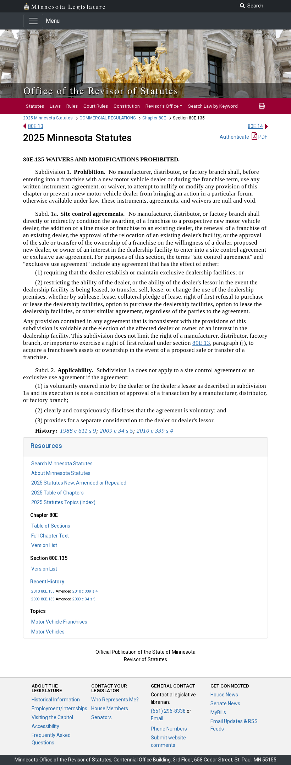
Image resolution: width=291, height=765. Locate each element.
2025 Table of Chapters (57, 493)
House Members (109, 708)
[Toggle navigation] (33, 21)
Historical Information (56, 699)
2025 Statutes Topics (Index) (63, 502)
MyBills (218, 712)
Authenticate (234, 137)
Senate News (225, 703)
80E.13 (35, 126)
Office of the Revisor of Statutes (101, 90)
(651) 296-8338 (168, 711)
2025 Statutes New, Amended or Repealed (78, 483)
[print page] (262, 106)
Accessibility (45, 726)
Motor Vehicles (48, 632)
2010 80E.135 (43, 591)
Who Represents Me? (115, 699)
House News (224, 694)
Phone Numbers (169, 729)
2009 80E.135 (43, 599)
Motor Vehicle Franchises (59, 622)
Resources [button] (46, 445)
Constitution (127, 106)
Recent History (47, 581)
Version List (44, 545)
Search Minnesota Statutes (62, 463)
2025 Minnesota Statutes (48, 118)
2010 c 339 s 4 (85, 591)
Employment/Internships (59, 708)
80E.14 (255, 126)
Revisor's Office (162, 106)
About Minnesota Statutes (60, 473)
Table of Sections (50, 526)
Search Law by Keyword (213, 106)
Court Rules (95, 106)
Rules (72, 106)
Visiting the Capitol (52, 717)
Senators (101, 717)
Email (157, 718)
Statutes (35, 106)
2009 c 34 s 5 (83, 599)
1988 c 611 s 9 (78, 430)
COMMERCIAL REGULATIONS (107, 118)
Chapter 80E (154, 118)
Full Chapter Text (50, 536)
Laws (55, 106)
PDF (262, 137)
